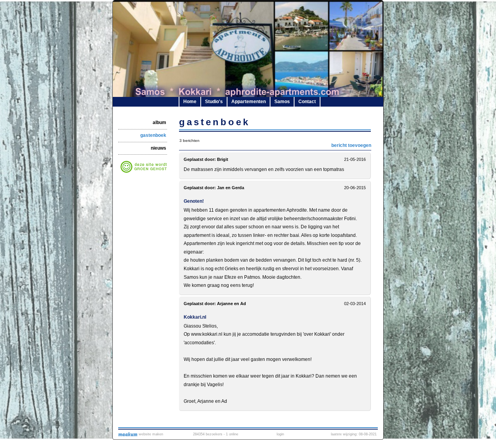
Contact (307, 101)
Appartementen (248, 101)
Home (189, 101)
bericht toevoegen (351, 145)
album (159, 122)
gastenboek (153, 135)
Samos (282, 101)
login (280, 434)
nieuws (158, 148)
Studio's (214, 101)
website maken (150, 434)
